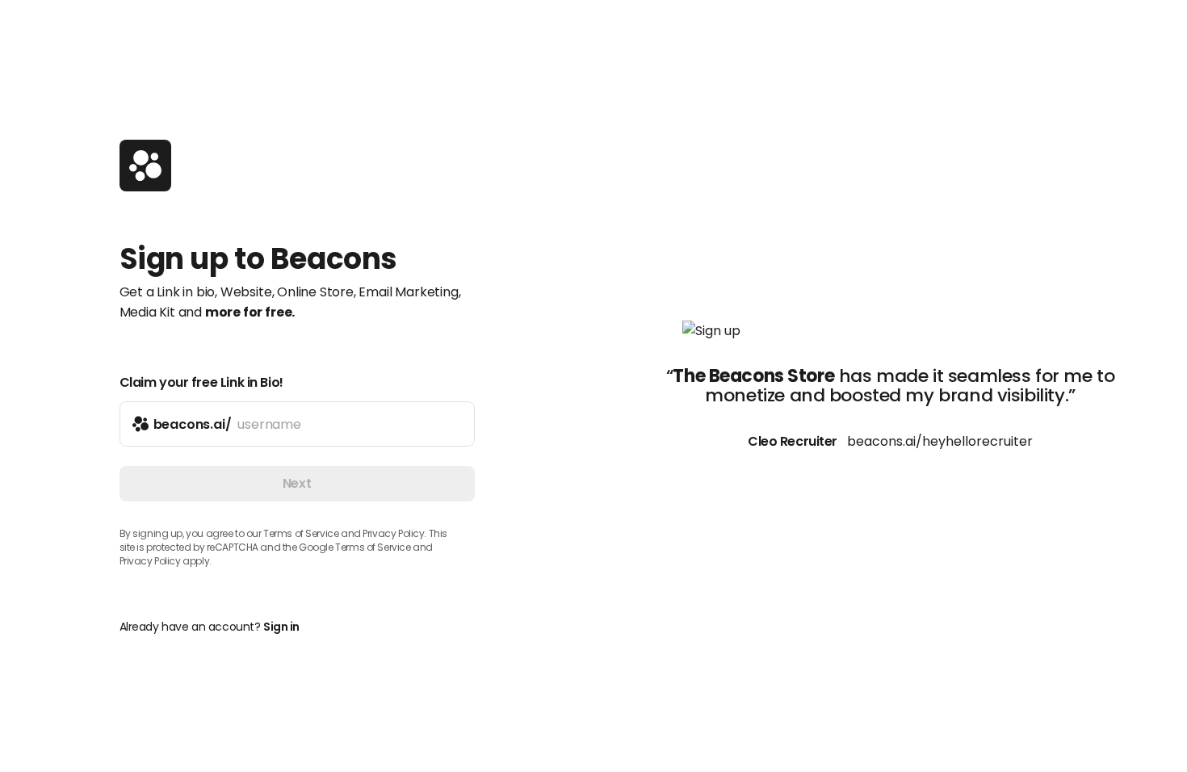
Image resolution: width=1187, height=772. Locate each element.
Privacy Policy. (394, 533)
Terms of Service (300, 533)
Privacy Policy (150, 561)
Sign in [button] (281, 627)
